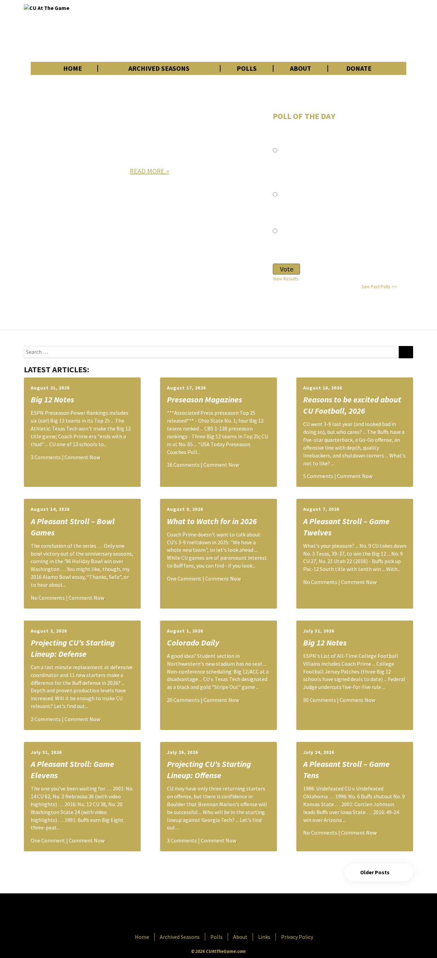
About (300, 68)
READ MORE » (149, 171)
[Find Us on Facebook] (203, 914)
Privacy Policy (297, 936)
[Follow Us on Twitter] (233, 914)
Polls (247, 68)
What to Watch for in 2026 (212, 521)
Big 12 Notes (52, 399)
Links (264, 936)
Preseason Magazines (204, 399)
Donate (358, 68)
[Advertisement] (289, 30)
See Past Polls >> (379, 286)
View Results (286, 279)
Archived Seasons (158, 68)
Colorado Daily (193, 642)
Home (72, 68)
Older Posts (375, 872)
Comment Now (82, 457)
